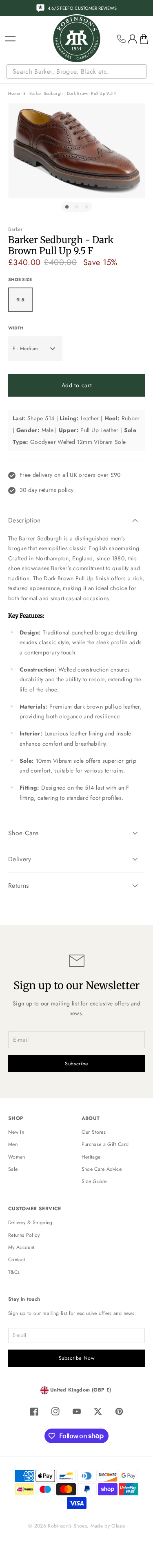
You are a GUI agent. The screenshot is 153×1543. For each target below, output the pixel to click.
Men (13, 1144)
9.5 (20, 299)
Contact (16, 1259)
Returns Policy (24, 1235)
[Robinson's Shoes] (76, 38)
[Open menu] (10, 38)
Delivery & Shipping (30, 1222)
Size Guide (94, 1181)
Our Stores (94, 1132)
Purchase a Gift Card (105, 1144)
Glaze (118, 1526)
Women (16, 1157)
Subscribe (76, 1063)
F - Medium (25, 348)
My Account (21, 1247)
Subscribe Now (77, 1358)
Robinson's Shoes (67, 1526)
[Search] (141, 71)
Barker (15, 229)
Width (15, 328)
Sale (13, 1169)
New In (16, 1132)
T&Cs (14, 1272)
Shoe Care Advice (102, 1169)
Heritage (91, 1157)
